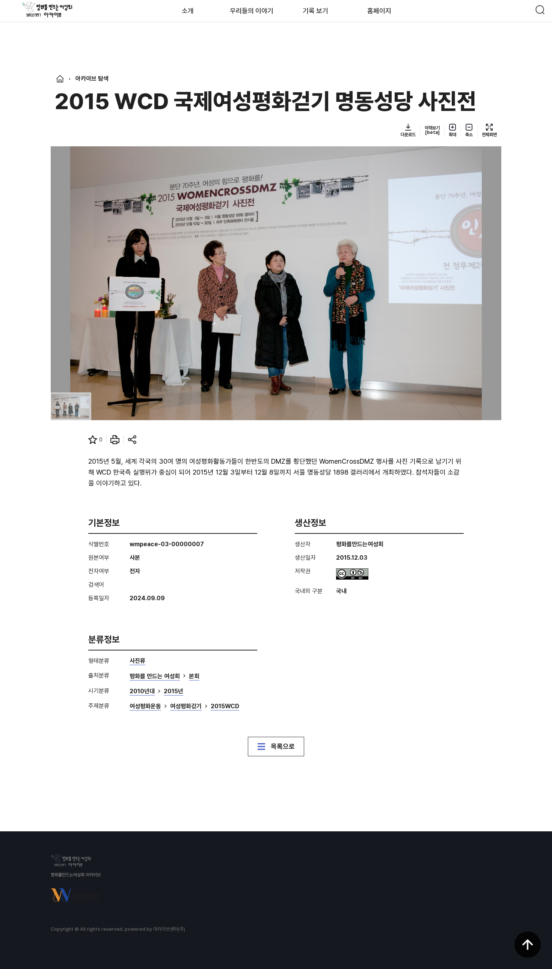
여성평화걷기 (186, 706)
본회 (194, 676)
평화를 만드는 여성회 (155, 676)
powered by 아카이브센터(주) (155, 929)
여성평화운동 (145, 706)
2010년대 (142, 691)
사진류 (137, 661)
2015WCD (225, 706)
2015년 (173, 691)
